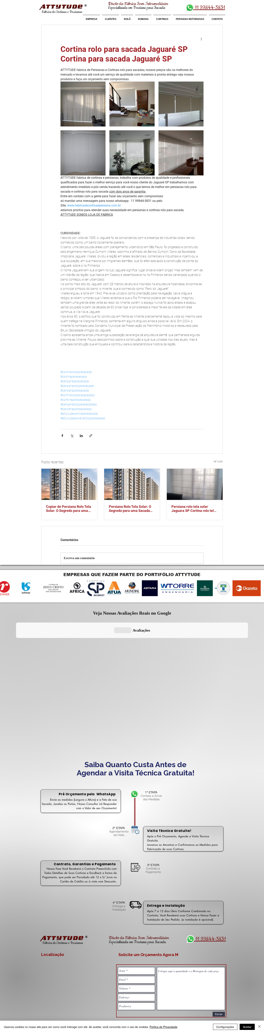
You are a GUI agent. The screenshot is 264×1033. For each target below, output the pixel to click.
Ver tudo (218, 461)
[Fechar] (259, 1027)
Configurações (225, 1027)
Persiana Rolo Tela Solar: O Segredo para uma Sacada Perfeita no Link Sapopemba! (131, 509)
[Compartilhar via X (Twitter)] (72, 435)
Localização (52, 954)
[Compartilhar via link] (91, 435)
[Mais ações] (201, 38)
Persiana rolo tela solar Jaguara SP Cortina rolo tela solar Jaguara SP (193, 509)
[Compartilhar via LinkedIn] (81, 435)
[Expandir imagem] (83, 104)
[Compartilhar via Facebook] (62, 435)
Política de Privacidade (163, 1027)
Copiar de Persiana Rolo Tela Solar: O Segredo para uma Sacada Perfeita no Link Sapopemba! (68, 509)
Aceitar (247, 1027)
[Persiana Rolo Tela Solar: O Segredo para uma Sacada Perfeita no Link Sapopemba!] (132, 484)
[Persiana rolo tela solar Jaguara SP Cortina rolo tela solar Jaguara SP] (195, 484)
